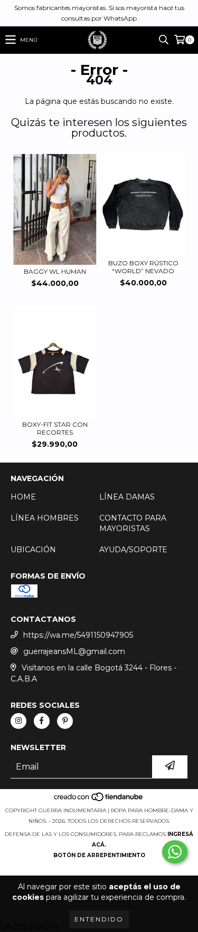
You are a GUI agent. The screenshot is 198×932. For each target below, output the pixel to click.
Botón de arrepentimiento (99, 855)
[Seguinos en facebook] (42, 721)
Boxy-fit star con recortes (55, 428)
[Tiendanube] (99, 799)
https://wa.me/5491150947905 (78, 635)
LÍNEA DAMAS (127, 497)
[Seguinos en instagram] (18, 721)
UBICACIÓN (33, 549)
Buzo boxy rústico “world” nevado (143, 267)
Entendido (99, 919)
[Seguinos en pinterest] (65, 721)
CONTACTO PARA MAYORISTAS (132, 523)
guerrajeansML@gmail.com (74, 651)
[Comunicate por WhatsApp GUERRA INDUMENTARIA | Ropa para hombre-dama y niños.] (174, 851)
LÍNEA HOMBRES (45, 518)
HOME (23, 497)
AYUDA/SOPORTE (133, 549)
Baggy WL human (55, 271)
